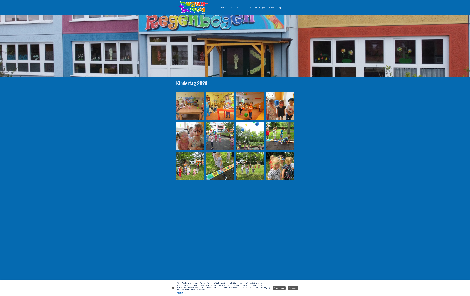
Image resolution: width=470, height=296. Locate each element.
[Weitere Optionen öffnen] (287, 7)
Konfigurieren (182, 293)
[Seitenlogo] (194, 8)
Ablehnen (293, 288)
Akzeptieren (279, 288)
